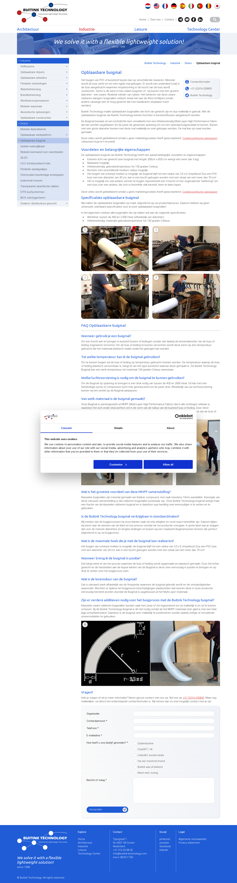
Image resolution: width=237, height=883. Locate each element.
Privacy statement (189, 842)
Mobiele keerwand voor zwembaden (41, 152)
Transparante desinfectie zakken (39, 186)
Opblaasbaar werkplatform (35, 134)
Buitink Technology (155, 63)
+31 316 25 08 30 (123, 850)
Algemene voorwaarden (192, 839)
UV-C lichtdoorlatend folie (35, 163)
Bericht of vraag (97, 780)
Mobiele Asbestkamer (33, 129)
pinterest (164, 839)
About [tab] (170, 428)
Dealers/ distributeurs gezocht (38, 203)
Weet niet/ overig (148, 772)
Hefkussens (27, 66)
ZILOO (23, 157)
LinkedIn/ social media (151, 755)
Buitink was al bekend (150, 766)
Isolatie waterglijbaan (32, 146)
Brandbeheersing (30, 95)
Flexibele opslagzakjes (33, 169)
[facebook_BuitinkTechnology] (194, 19)
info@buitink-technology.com (130, 853)
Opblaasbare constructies (35, 117)
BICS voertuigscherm (32, 197)
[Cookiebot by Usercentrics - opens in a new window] (177, 416)
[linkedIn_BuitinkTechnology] (201, 19)
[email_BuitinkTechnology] (181, 19)
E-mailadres (94, 735)
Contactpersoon (97, 720)
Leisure (140, 29)
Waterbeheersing (30, 89)
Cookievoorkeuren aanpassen (200, 138)
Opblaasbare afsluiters (33, 77)
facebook (165, 846)
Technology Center (203, 29)
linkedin (163, 850)
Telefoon (93, 728)
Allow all (168, 464)
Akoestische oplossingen (35, 112)
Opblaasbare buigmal (32, 140)
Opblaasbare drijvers (32, 72)
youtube (164, 842)
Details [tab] (118, 428)
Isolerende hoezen (31, 180)
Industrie (87, 29)
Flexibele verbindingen (33, 83)
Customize (115, 464)
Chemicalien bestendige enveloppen (42, 174)
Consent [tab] (66, 428)
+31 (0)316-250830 (193, 697)
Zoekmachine (146, 743)
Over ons (155, 19)
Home (142, 19)
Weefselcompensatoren (34, 100)
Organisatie (93, 713)
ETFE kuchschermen (32, 192)
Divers (24, 123)
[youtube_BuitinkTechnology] (188, 19)
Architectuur (28, 29)
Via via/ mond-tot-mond (151, 761)
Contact (169, 19)
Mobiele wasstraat (31, 106)
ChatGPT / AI (145, 749)
